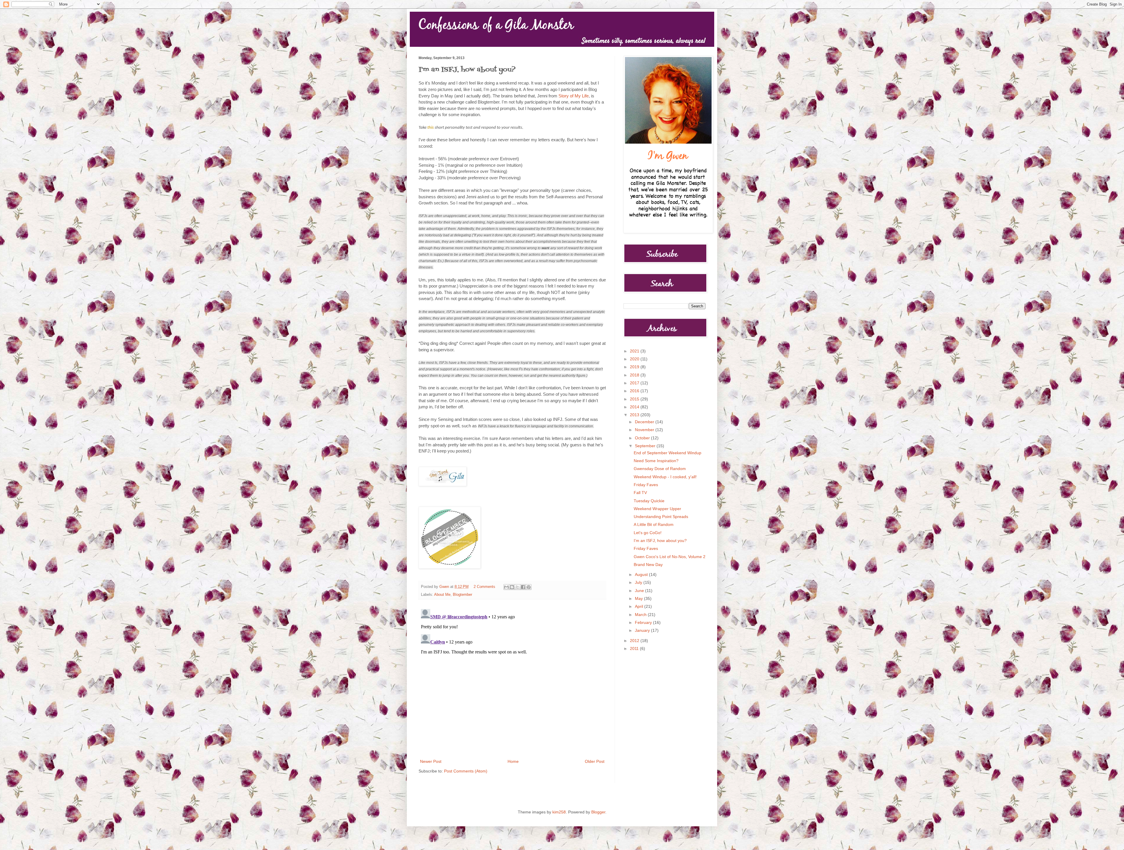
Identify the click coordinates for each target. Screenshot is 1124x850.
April (639, 606)
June (640, 590)
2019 (635, 366)
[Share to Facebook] (523, 587)
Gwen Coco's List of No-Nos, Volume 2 (669, 556)
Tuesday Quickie (649, 500)
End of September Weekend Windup (667, 452)
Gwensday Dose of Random (660, 468)
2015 (635, 399)
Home (513, 761)
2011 (635, 648)
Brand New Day (648, 564)
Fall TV (640, 492)
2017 (635, 383)
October (643, 438)
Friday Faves (646, 484)
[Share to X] (517, 587)
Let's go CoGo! (648, 532)
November (645, 429)
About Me (442, 595)
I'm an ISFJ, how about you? (660, 540)
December (645, 421)
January (643, 630)
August (642, 574)
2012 (635, 640)
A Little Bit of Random (654, 524)
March (641, 614)
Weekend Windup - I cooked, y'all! (665, 476)
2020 (635, 359)
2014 (635, 407)
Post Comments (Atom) (465, 771)
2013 (635, 414)
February (644, 622)
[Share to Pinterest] (529, 587)
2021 (635, 351)
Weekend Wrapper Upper (657, 508)
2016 (635, 390)
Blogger (598, 812)
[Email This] (506, 587)
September (646, 445)
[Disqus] (512, 680)
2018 (635, 375)
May (639, 598)
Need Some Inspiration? (656, 460)
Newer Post (430, 761)
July (639, 582)
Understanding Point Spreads (661, 516)
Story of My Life (573, 95)
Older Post (594, 761)
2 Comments (484, 587)
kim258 (559, 812)
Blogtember (462, 595)
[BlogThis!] (512, 587)
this (430, 127)
